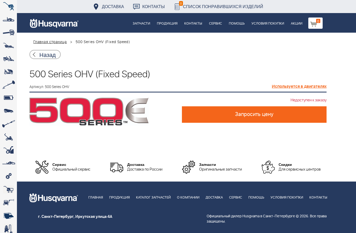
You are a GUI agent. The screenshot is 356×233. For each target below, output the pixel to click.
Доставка (113, 6)
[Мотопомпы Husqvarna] (8, 215)
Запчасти (141, 23)
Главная (95, 197)
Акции (296, 23)
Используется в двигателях (299, 86)
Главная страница (50, 42)
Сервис (215, 23)
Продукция (167, 23)
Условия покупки (267, 23)
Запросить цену (254, 114)
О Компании (188, 197)
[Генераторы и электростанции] (8, 189)
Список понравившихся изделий (221, 5)
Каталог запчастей (153, 197)
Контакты (153, 6)
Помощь (237, 23)
